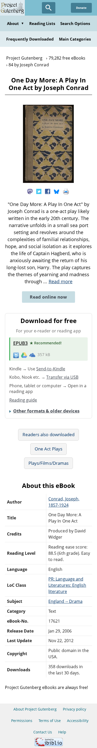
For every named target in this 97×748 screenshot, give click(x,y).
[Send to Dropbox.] (16, 355)
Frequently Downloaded (30, 39)
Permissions (21, 720)
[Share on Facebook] (47, 191)
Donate (81, 8)
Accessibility (77, 720)
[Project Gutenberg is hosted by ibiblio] (48, 744)
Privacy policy (74, 709)
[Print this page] (66, 191)
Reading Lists (42, 23)
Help (62, 732)
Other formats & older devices (46, 411)
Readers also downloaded (48, 434)
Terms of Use (50, 720)
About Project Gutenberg (35, 709)
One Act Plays (48, 449)
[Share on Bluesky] (56, 191)
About (15, 23)
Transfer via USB (62, 377)
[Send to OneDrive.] (32, 354)
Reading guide (23, 400)
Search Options (75, 23)
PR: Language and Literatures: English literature (67, 585)
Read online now (48, 297)
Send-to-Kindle (50, 369)
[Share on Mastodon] (30, 191)
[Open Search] (48, 8)
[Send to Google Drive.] (24, 355)
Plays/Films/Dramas (48, 463)
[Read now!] (48, 181)
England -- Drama (65, 601)
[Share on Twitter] (38, 191)
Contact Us (42, 732)
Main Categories (75, 39)
